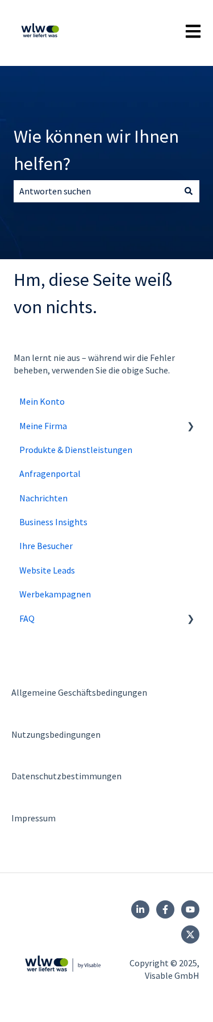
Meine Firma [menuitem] (43, 425)
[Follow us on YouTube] (190, 909)
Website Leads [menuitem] (47, 570)
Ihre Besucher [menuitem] (46, 545)
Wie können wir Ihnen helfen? (96, 150)
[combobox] (96, 191)
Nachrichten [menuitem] (43, 498)
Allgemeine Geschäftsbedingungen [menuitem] (79, 692)
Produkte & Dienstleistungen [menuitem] (75, 449)
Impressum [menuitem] (33, 818)
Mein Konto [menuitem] (42, 401)
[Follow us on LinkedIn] (140, 909)
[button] (190, 426)
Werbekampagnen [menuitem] (55, 594)
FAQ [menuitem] (27, 618)
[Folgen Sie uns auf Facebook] (165, 909)
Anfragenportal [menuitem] (50, 473)
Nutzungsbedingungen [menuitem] (56, 734)
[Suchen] (188, 191)
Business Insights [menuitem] (53, 521)
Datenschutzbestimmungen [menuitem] (66, 776)
